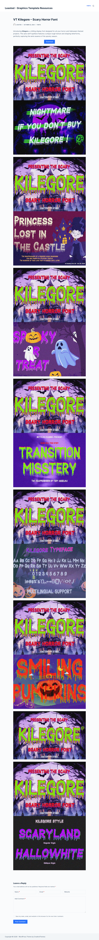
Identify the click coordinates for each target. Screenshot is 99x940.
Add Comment (20, 899)
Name (17, 892)
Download (49, 42)
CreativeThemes (39, 937)
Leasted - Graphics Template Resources (28, 8)
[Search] (93, 6)
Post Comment (20, 922)
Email (42, 892)
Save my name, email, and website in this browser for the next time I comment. (40, 916)
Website (67, 892)
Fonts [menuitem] (89, 5)
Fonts (39, 24)
